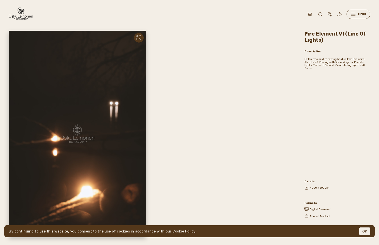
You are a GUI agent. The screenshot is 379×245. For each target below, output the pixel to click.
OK (364, 231)
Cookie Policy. (184, 231)
